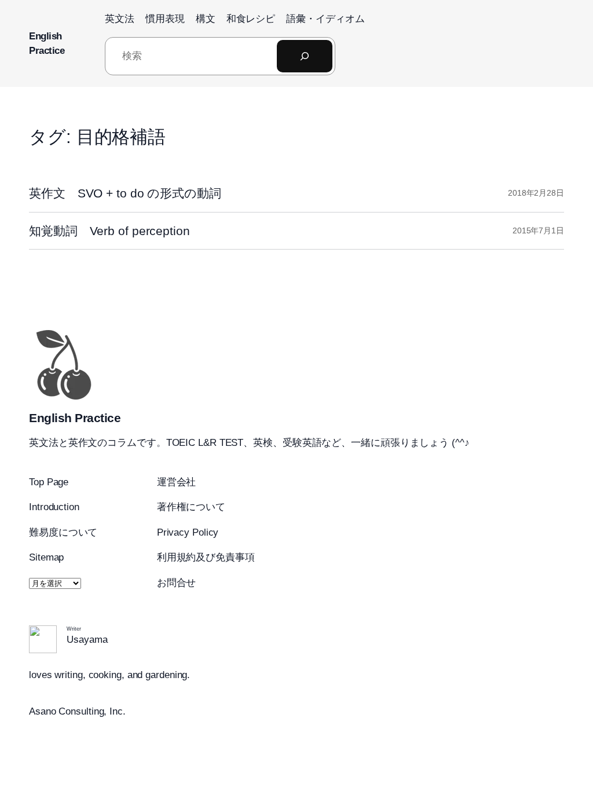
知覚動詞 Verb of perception (109, 230)
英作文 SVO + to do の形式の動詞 (125, 193)
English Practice (74, 417)
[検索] (304, 56)
